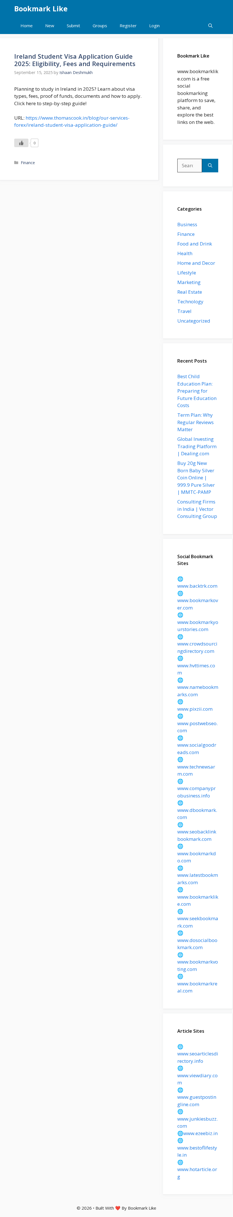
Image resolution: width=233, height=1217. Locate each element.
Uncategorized (193, 321)
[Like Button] (21, 143)
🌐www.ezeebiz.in (197, 1133)
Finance (28, 162)
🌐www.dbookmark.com (197, 809)
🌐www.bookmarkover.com (197, 600)
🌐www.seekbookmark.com (197, 918)
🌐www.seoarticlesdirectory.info (197, 1053)
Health (184, 253)
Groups (100, 25)
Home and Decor (196, 263)
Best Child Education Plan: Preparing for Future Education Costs (197, 391)
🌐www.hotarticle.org (197, 1169)
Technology (190, 301)
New (49, 25)
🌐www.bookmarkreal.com (197, 983)
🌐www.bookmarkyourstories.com (197, 621)
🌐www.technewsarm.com (196, 766)
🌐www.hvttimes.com (196, 665)
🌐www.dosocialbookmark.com (197, 940)
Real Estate (189, 292)
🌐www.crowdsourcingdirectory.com (197, 643)
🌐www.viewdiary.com (197, 1075)
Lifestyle (186, 272)
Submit (73, 25)
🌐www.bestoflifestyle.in (197, 1147)
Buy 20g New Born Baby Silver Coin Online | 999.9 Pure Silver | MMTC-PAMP (196, 477)
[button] (210, 25)
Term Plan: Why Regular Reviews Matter (195, 422)
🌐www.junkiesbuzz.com (197, 1118)
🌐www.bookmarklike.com (197, 896)
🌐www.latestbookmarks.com (197, 875)
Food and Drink (194, 243)
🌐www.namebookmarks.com (197, 687)
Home (26, 25)
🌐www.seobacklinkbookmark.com (196, 831)
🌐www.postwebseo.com (197, 723)
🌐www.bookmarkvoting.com (197, 961)
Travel (184, 311)
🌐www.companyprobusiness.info (196, 788)
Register (128, 25)
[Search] (210, 165)
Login (154, 25)
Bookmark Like (41, 8)
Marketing (189, 282)
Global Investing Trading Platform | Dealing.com (197, 446)
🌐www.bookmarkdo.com (196, 853)
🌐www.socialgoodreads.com (196, 745)
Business (187, 224)
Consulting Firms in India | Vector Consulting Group (197, 508)
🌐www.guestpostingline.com (196, 1097)
